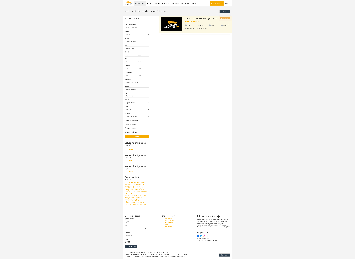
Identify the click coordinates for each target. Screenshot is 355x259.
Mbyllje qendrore (139, 190)
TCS (136, 201)
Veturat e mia (169, 222)
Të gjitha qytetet (130, 171)
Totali (126, 239)
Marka (127, 31)
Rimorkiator (128, 199)
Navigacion (128, 204)
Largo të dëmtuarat (132, 120)
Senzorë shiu (142, 201)
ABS (132, 182)
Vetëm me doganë (131, 132)
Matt (126, 193)
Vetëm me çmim (131, 128)
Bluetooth (128, 184)
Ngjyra (127, 93)
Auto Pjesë (165, 3)
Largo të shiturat (131, 124)
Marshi (127, 86)
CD (135, 193)
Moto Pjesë (175, 3)
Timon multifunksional (139, 204)
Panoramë (137, 182)
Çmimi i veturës (129, 219)
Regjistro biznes (169, 220)
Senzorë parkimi (139, 184)
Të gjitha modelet (130, 160)
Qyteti (126, 106)
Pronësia (127, 113)
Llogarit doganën (131, 246)
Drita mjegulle (129, 191)
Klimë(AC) (138, 186)
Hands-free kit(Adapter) (132, 195)
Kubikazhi (127, 65)
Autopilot (141, 203)
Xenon (127, 203)
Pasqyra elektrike (142, 191)
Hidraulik (134, 203)
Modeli (127, 38)
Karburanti (128, 79)
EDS (141, 195)
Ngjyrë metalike (129, 201)
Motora (157, 3)
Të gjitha (127, 182)
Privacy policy (169, 226)
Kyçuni (227, 3)
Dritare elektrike (129, 186)
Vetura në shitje (139, 3)
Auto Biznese (185, 3)
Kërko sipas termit (130, 24)
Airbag (127, 190)
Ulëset (127, 100)
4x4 (130, 203)
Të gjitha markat (130, 149)
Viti (126, 59)
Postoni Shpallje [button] (216, 3)
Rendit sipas (224, 11)
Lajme (194, 3)
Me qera (149, 3)
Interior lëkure (140, 197)
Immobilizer (128, 188)
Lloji (126, 45)
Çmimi (127, 52)
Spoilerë (131, 193)
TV (132, 184)
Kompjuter (136, 199)
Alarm (131, 190)
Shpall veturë (168, 219)
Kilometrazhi (128, 72)
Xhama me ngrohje (138, 188)
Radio (143, 182)
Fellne (144, 195)
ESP (135, 191)
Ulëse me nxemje (130, 197)
